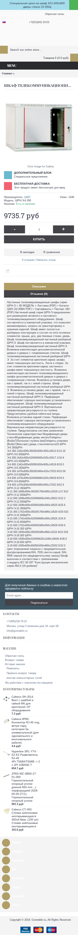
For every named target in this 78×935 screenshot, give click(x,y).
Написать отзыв (46, 259)
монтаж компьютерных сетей (24, 677)
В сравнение (51, 252)
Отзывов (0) (39, 293)
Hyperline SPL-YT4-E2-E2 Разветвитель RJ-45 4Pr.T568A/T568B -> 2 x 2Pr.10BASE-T (26, 758)
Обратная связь (14, 655)
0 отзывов (28, 259)
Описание (39, 286)
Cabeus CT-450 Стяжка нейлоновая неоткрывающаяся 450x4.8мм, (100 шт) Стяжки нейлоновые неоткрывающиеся (25, 818)
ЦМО (27, 197)
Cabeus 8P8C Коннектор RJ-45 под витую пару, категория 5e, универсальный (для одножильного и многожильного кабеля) (25, 730)
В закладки (27, 252)
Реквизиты (13, 668)
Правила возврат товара (21, 673)
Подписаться (39, 602)
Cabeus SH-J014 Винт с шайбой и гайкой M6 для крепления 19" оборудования (22, 703)
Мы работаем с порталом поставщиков (29, 682)
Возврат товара (14, 660)
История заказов (15, 664)
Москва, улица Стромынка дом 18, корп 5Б (33, 626)
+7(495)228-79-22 (17, 621)
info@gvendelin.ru (17, 630)
